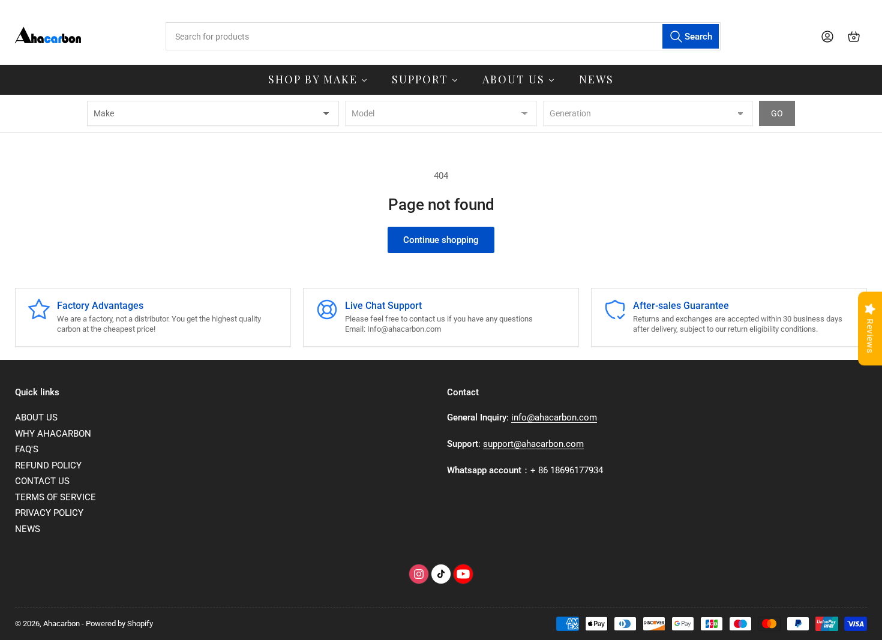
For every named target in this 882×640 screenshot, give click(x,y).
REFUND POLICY (48, 465)
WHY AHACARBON (53, 433)
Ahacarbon (61, 623)
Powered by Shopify (119, 623)
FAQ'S (26, 449)
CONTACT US (42, 481)
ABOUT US (36, 417)
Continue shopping (441, 240)
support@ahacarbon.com (533, 443)
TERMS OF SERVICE (55, 497)
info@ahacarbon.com (554, 417)
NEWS (27, 529)
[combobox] (443, 36)
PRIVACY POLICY (49, 512)
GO (777, 113)
